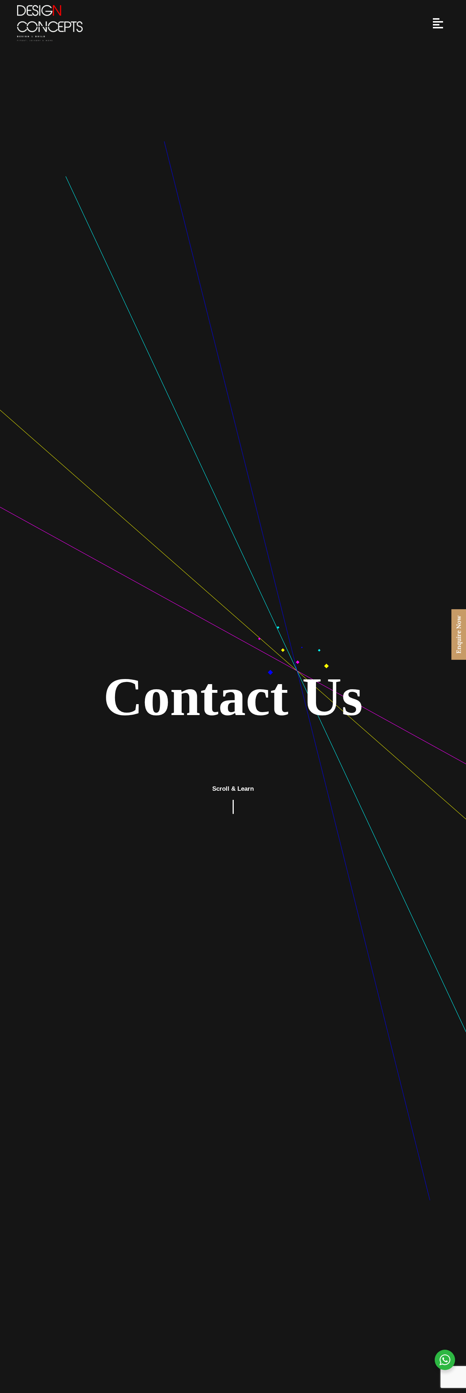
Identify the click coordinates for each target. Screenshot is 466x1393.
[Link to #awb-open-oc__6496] (438, 23)
